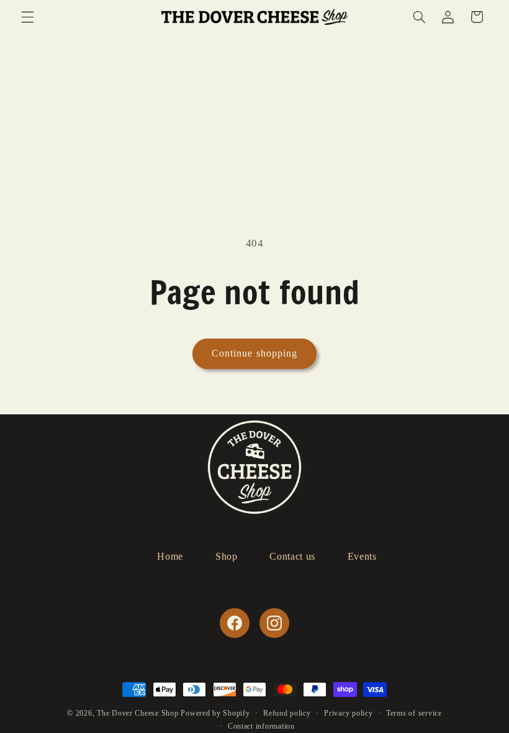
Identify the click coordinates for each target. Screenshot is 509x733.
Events (362, 556)
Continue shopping (254, 353)
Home (170, 556)
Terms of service (414, 713)
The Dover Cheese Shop (137, 713)
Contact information (261, 726)
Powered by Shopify (215, 713)
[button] (27, 16)
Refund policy (287, 713)
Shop (226, 556)
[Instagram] (274, 623)
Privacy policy (348, 713)
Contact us (292, 556)
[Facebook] (235, 623)
